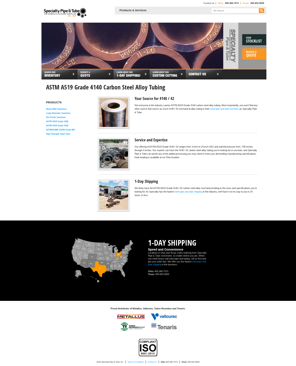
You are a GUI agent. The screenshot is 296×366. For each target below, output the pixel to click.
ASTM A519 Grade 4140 (57, 125)
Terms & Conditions (135, 362)
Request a (251, 54)
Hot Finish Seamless (56, 117)
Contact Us (209, 3)
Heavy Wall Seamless (56, 109)
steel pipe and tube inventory (224, 108)
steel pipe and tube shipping (188, 191)
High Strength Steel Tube (58, 134)
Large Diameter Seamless (58, 113)
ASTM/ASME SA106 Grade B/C (60, 130)
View (254, 40)
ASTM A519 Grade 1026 (57, 121)
